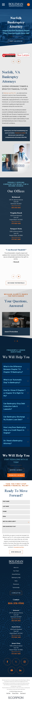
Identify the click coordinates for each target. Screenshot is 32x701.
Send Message (16, 551)
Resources (16, 584)
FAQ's (16, 581)
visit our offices (16, 41)
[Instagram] (24, 661)
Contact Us (16, 592)
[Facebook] (7, 661)
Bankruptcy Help (16, 577)
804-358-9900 (16, 603)
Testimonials (16, 587)
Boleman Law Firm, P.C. (10, 93)
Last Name (6, 506)
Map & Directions (16, 205)
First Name (6, 501)
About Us (16, 567)
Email (4, 516)
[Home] (16, 4)
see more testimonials (16, 282)
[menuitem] (8, 693)
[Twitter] (16, 661)
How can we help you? (9, 526)
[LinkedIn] (20, 670)
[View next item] (19, 62)
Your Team (16, 571)
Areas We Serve (16, 574)
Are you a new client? (9, 521)
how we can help (16, 470)
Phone (4, 511)
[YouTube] (11, 670)
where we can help (16, 475)
